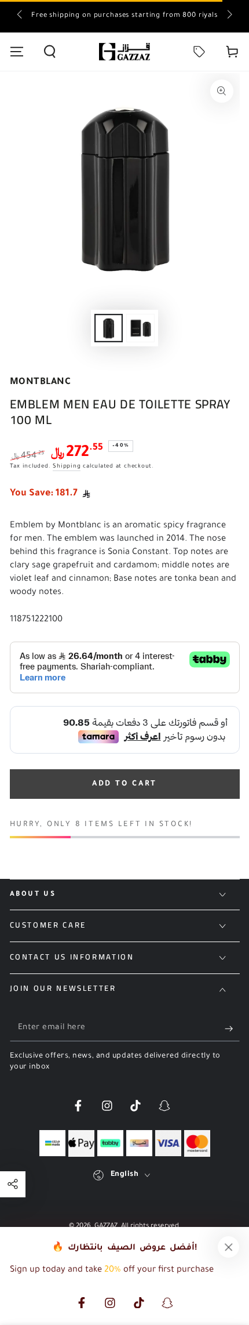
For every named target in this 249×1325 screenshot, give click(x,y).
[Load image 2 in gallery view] (140, 328)
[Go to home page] (124, 51)
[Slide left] (20, 16)
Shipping (66, 467)
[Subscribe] (232, 1028)
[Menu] (16, 52)
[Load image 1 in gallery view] (108, 328)
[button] (49, 52)
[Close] (229, 1247)
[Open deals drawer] (199, 52)
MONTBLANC (40, 383)
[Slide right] (228, 16)
